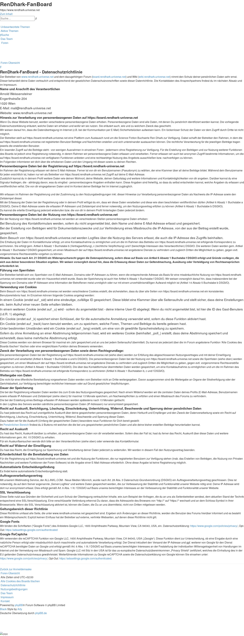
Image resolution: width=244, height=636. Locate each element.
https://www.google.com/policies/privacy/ (214, 526)
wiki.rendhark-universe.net (154, 77)
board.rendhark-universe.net (109, 77)
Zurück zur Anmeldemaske (16, 569)
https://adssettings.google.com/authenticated (31, 530)
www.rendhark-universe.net (37, 77)
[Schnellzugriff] (0, 23)
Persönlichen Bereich (16, 425)
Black (3, 609)
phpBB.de (41, 613)
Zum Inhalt (6, 14)
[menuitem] (15, 27)
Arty (19, 609)
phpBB (19, 605)
